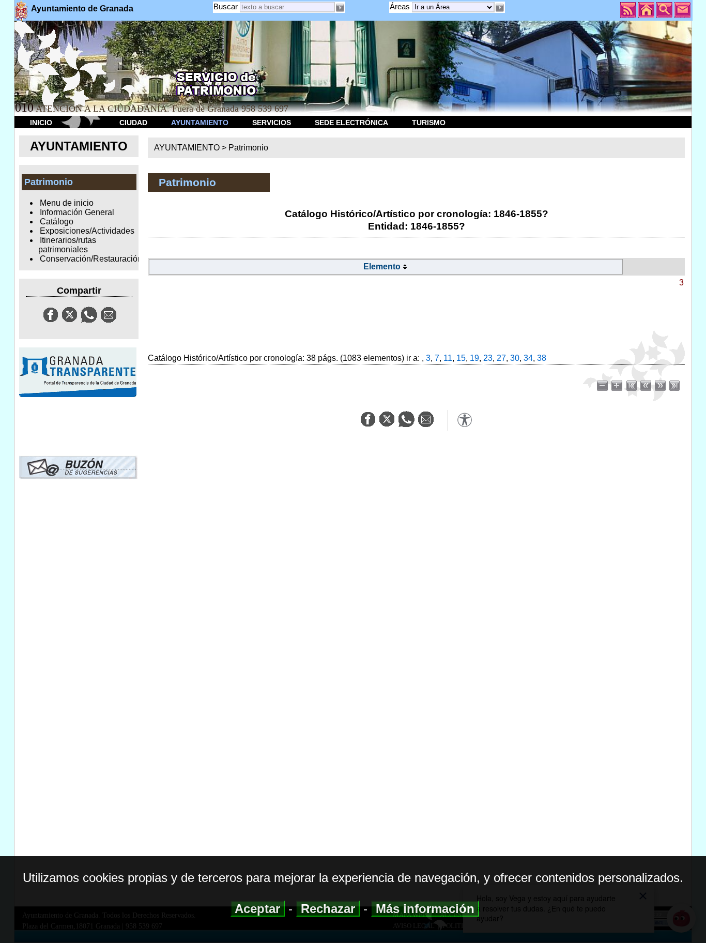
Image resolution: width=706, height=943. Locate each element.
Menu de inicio (67, 203)
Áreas (401, 6)
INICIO (41, 122)
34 (528, 358)
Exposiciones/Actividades (87, 230)
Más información (425, 909)
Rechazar (328, 909)
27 (501, 358)
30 (514, 358)
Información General (77, 212)
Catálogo (56, 221)
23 (488, 358)
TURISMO (429, 122)
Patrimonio (248, 147)
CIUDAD (133, 122)
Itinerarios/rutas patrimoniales (67, 245)
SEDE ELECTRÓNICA (351, 122)
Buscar (225, 6)
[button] (500, 7)
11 (447, 358)
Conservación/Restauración (91, 258)
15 (461, 358)
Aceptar (258, 909)
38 (541, 358)
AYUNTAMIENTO (199, 122)
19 (474, 358)
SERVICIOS (271, 122)
